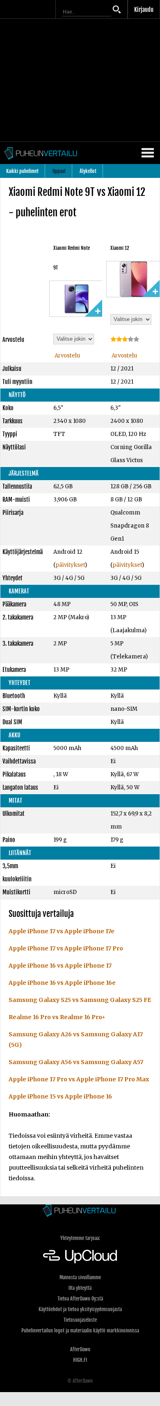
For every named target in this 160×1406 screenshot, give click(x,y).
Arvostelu (66, 355)
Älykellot (88, 171)
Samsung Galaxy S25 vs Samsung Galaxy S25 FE (80, 1000)
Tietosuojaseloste (80, 1320)
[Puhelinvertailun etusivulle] (80, 1211)
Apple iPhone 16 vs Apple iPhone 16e (62, 982)
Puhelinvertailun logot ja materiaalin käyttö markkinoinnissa (80, 1330)
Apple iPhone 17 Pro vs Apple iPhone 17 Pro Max (79, 1079)
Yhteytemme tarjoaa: (80, 1238)
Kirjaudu (143, 9)
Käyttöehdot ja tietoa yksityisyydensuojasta (80, 1309)
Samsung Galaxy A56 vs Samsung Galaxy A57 (76, 1062)
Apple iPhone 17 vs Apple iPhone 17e (61, 931)
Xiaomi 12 (119, 248)
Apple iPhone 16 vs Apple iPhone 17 (60, 965)
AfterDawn (80, 1349)
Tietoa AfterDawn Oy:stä (80, 1299)
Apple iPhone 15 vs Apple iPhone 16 (60, 1096)
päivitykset (70, 565)
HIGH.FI (80, 1360)
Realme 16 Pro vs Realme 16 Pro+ (57, 1017)
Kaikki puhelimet (22, 171)
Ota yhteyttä (80, 1288)
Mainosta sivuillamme (80, 1277)
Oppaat (59, 171)
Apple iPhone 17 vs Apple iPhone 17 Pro (66, 948)
